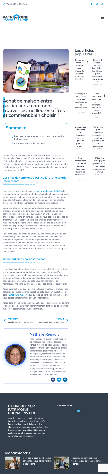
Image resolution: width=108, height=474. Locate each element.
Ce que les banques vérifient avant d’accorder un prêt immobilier (80, 68)
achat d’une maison (18, 295)
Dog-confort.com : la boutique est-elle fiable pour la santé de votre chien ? (80, 168)
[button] (102, 18)
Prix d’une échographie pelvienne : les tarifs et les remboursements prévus (100, 165)
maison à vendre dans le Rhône (47, 191)
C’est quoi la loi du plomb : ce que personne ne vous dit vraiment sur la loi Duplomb (37, 461)
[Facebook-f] (91, 4)
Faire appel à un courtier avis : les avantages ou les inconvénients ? (81, 102)
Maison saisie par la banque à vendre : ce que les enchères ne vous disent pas (87, 461)
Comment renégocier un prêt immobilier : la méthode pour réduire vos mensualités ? (97, 71)
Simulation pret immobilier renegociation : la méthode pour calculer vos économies (98, 136)
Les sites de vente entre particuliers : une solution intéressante (39, 138)
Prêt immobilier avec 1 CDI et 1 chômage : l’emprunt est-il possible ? (96, 103)
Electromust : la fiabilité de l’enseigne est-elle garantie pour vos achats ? (80, 136)
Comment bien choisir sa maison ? (31, 143)
